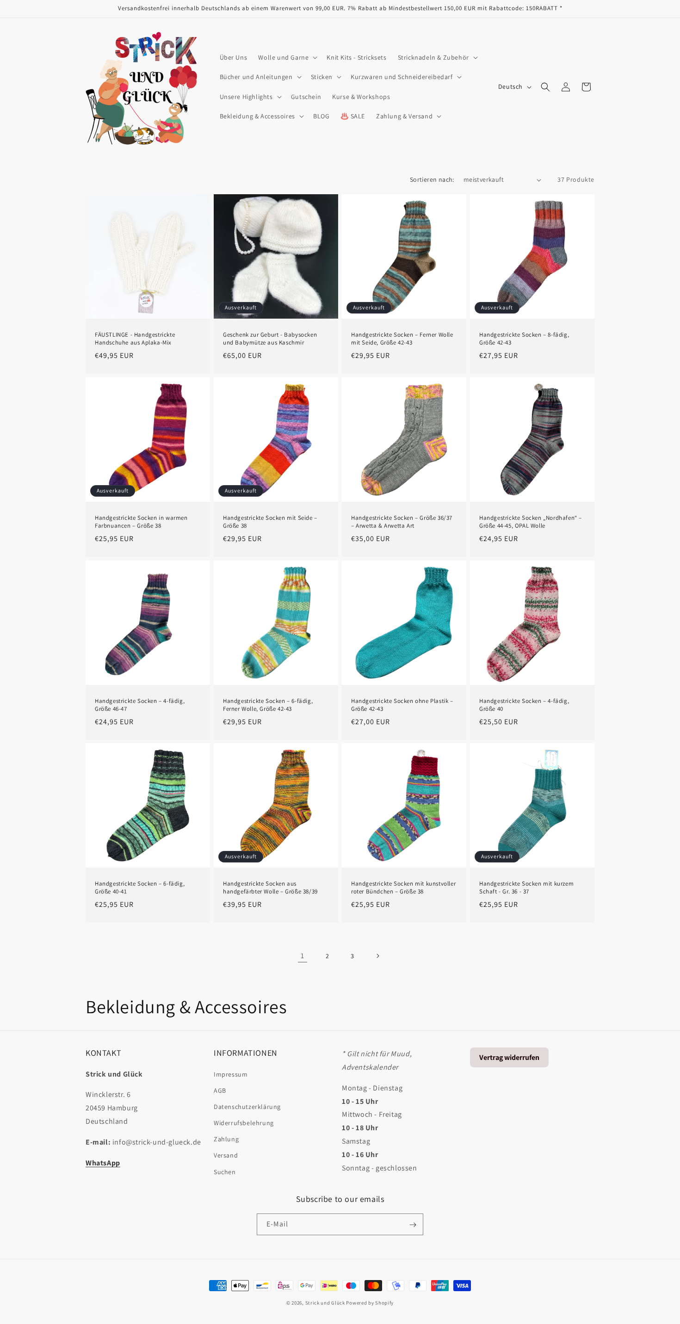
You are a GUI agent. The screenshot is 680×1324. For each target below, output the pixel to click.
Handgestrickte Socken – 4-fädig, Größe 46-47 (140, 705)
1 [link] (302, 956)
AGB (220, 1090)
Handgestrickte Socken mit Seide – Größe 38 (270, 522)
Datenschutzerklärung (247, 1106)
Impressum (230, 1074)
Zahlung (226, 1139)
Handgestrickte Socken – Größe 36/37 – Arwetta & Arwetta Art (401, 522)
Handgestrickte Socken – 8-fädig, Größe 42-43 (524, 338)
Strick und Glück (325, 1302)
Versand (226, 1155)
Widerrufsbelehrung (244, 1122)
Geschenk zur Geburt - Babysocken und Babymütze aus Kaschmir (270, 338)
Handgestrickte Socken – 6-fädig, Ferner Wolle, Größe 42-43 (268, 705)
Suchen (225, 1171)
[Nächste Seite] (377, 956)
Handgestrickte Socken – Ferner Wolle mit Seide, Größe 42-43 (402, 338)
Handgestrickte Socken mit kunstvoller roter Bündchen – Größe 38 (403, 887)
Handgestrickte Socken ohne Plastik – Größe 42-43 (402, 705)
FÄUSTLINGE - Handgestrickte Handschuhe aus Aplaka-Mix (135, 338)
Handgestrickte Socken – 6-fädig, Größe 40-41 (140, 887)
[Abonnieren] (412, 1225)
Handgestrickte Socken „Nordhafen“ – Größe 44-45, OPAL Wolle (530, 522)
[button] (287, 57)
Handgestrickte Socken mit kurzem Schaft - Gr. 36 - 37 (526, 887)
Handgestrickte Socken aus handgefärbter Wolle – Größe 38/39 (270, 887)
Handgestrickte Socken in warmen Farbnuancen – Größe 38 (141, 522)
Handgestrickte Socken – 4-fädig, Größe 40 (524, 705)
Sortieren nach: (432, 179)
